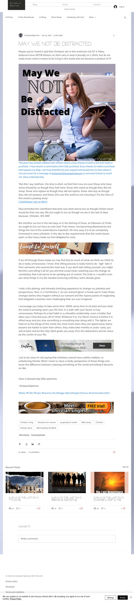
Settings (110, 597)
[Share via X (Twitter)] (26, 444)
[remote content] (67, 248)
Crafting (42, 17)
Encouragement (38, 435)
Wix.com (39, 576)
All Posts (9, 17)
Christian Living (26, 422)
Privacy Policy (15, 598)
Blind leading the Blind (46, 428)
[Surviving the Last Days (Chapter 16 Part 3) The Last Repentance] (109, 482)
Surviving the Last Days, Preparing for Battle (66, 498)
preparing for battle (68, 422)
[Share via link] (39, 444)
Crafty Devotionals (26, 17)
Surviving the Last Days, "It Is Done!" (24, 498)
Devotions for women (47, 422)
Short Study (56, 17)
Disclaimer (10, 586)
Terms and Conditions (15, 592)
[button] (125, 17)
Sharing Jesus (26, 428)
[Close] (130, 597)
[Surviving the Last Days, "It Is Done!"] (24, 482)
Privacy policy (12, 581)
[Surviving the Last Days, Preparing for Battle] (67, 482)
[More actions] (113, 35)
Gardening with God (75, 17)
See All (125, 467)
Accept (122, 597)
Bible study (86, 422)
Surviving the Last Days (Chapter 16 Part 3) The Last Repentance (109, 498)
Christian (99, 422)
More (91, 17)
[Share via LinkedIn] (32, 444)
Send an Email (69, 9)
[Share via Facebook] (20, 444)
